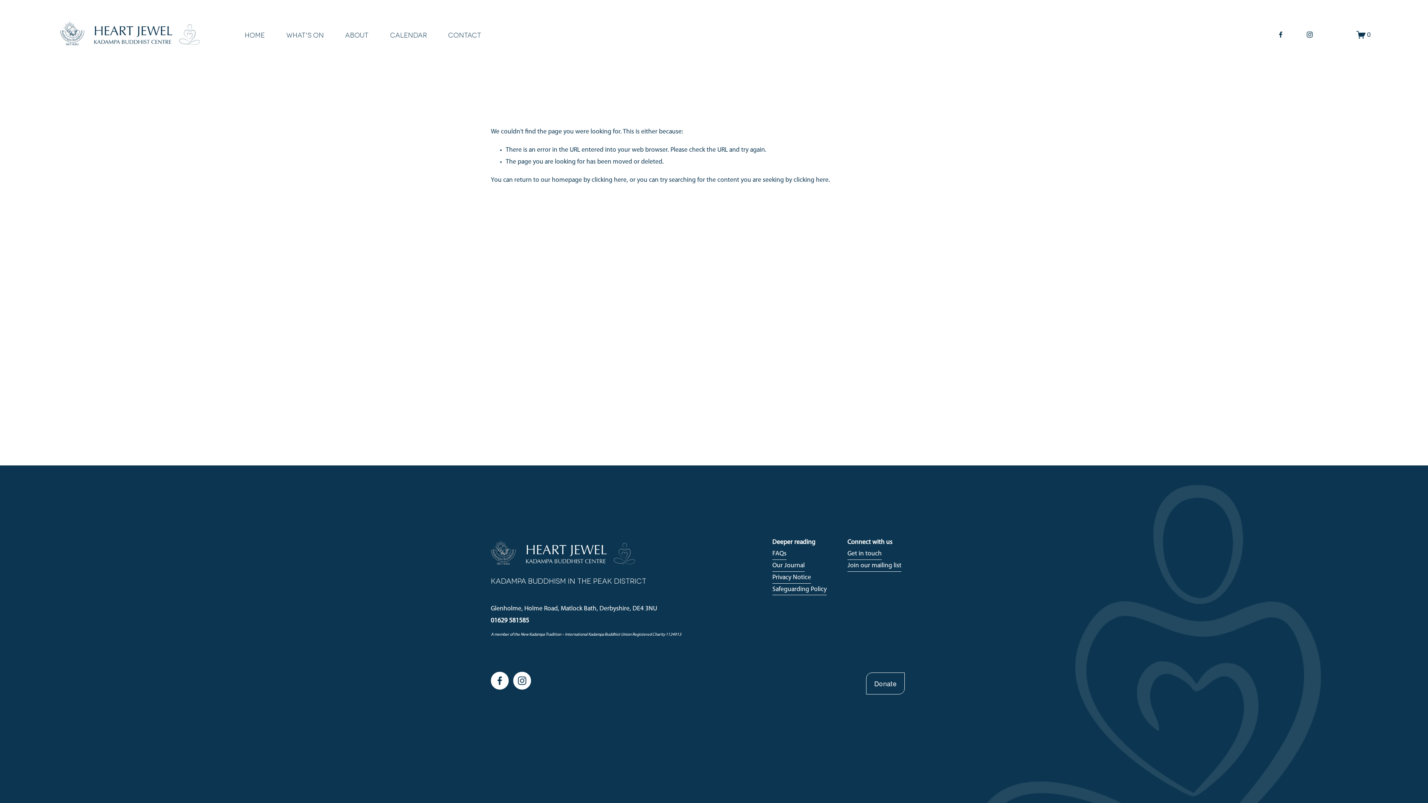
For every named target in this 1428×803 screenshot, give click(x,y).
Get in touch (865, 554)
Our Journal (788, 565)
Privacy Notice (791, 577)
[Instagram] (1309, 34)
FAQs (779, 554)
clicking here (609, 180)
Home (255, 35)
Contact (464, 35)
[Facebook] (1280, 34)
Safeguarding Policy (799, 589)
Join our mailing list (874, 565)
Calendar (408, 35)
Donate (885, 683)
